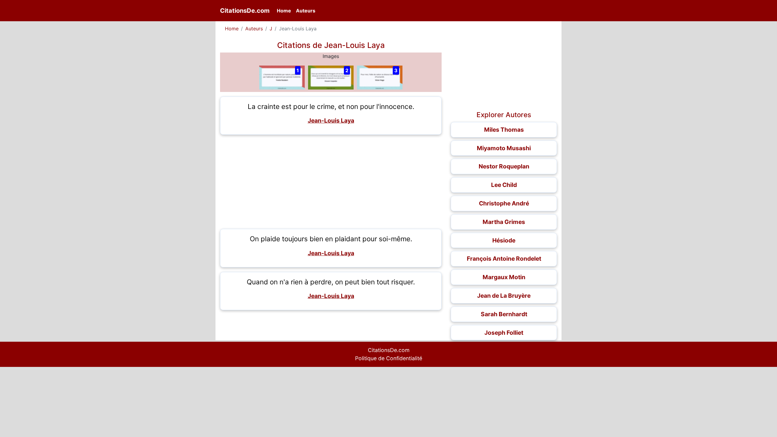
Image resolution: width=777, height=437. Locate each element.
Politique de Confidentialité (388, 358)
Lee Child (504, 184)
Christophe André (504, 203)
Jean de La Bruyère (504, 295)
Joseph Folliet (503, 332)
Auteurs (305, 11)
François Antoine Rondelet (504, 258)
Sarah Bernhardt (504, 314)
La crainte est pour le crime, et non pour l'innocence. (331, 106)
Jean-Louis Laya (331, 120)
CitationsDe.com (245, 10)
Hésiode (503, 240)
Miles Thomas (504, 129)
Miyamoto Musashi (504, 148)
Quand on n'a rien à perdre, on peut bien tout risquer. (331, 282)
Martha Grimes (504, 221)
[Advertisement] (331, 181)
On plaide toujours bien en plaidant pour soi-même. (331, 239)
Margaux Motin (504, 277)
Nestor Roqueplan (504, 166)
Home (285, 10)
